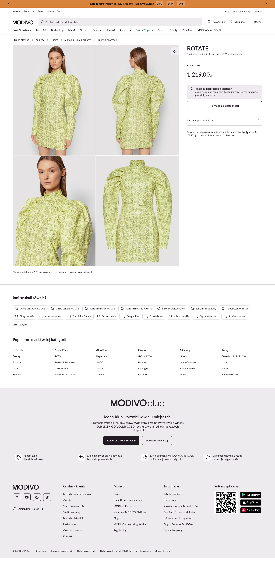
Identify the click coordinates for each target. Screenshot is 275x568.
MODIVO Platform (138, 506)
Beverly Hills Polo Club (234, 356)
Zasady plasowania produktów (188, 506)
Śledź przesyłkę (86, 512)
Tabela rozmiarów (188, 493)
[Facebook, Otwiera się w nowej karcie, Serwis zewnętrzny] (37, 497)
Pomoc (258, 11)
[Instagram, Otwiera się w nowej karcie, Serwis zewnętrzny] (16, 497)
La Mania (18, 350)
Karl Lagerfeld (188, 368)
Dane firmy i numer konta (138, 499)
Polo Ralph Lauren (65, 362)
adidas (99, 368)
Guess (183, 356)
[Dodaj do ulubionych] (175, 51)
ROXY (58, 356)
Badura (17, 362)
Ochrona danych (161, 551)
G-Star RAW (145, 356)
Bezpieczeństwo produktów (188, 512)
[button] (54, 100)
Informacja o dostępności (188, 518)
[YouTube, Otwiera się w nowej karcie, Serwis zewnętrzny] (27, 497)
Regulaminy (135, 530)
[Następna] (266, 4)
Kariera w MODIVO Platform (138, 512)
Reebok (17, 374)
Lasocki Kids (61, 368)
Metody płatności (87, 518)
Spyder (100, 374)
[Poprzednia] (9, 4)
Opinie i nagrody (188, 530)
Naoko (183, 374)
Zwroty (82, 499)
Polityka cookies (143, 551)
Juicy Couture (188, 362)
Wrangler (143, 368)
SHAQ (99, 362)
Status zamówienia (87, 506)
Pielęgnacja (185, 499)
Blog (228, 12)
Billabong (185, 350)
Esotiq (16, 356)
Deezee (142, 350)
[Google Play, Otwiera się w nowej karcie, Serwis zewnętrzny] (250, 495)
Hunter (142, 362)
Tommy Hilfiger (230, 374)
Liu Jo (225, 362)
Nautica (226, 368)
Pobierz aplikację (243, 12)
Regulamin (40, 551)
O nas (132, 493)
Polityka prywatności (85, 551)
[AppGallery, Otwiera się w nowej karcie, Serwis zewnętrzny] (250, 510)
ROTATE (197, 48)
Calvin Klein (61, 350)
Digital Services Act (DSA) (188, 524)
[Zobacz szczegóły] (258, 120)
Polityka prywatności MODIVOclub (115, 551)
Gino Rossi (102, 350)
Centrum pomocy (87, 530)
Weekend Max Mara (66, 374)
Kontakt (82, 536)
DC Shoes (143, 374)
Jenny (225, 350)
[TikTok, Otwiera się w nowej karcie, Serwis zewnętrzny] (47, 497)
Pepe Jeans (102, 356)
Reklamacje (84, 524)
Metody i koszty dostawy (87, 493)
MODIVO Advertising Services (138, 524)
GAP (15, 368)
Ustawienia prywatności (60, 551)
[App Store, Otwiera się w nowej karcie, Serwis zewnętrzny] (250, 502)
